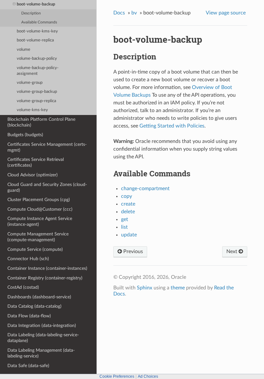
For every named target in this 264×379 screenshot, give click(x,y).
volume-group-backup (37, 92)
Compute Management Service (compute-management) (38, 237)
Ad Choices (148, 376)
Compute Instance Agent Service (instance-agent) (39, 221)
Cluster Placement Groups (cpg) (38, 199)
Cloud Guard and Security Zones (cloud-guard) (47, 187)
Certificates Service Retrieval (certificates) (35, 162)
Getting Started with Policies (171, 125)
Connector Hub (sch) (28, 258)
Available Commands (39, 22)
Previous (132, 251)
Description (31, 13)
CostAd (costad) (23, 287)
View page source (226, 12)
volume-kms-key (32, 110)
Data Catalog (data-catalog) (34, 306)
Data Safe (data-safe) (28, 365)
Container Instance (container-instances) (47, 268)
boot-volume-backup (36, 4)
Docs (119, 12)
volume (23, 50)
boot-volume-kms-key (37, 31)
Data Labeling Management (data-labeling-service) (41, 353)
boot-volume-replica (35, 40)
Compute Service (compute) (35, 249)
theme (178, 287)
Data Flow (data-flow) (29, 315)
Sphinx (144, 287)
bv (134, 12)
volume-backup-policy (37, 59)
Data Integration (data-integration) (41, 325)
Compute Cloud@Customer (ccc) (39, 209)
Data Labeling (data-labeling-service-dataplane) (43, 337)
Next (232, 251)
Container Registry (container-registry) (44, 278)
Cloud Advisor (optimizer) (32, 174)
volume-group (29, 83)
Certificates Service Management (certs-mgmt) (47, 147)
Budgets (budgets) (25, 134)
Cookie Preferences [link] (116, 376)
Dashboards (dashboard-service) (39, 297)
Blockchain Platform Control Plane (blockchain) (41, 122)
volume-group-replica (36, 101)
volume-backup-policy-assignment (38, 71)
